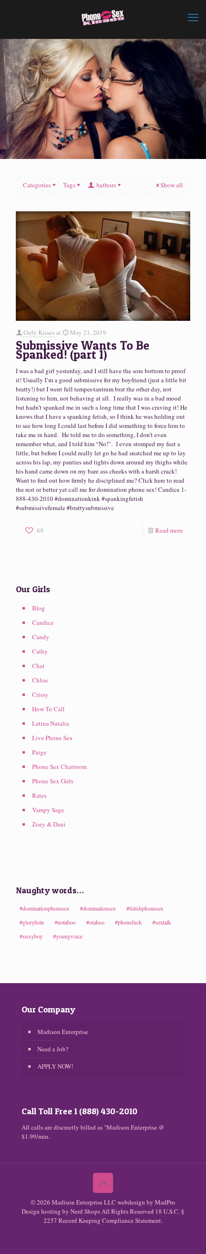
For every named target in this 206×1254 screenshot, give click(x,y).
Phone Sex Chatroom (59, 766)
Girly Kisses (39, 332)
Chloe (40, 680)
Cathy (40, 651)
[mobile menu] (193, 17)
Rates (39, 795)
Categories (37, 185)
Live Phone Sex (52, 737)
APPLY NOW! (55, 1066)
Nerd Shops (85, 1211)
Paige (39, 752)
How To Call (48, 709)
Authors (105, 185)
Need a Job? (53, 1049)
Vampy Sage (48, 809)
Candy (40, 637)
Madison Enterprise (62, 1031)
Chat (38, 665)
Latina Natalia (50, 723)
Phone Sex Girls (52, 781)
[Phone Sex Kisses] (103, 17)
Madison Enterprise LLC (84, 1202)
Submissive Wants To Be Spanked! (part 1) (82, 350)
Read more (169, 530)
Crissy (40, 694)
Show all (171, 185)
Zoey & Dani (49, 824)
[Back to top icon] (103, 1183)
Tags (69, 185)
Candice (43, 622)
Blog (38, 608)
